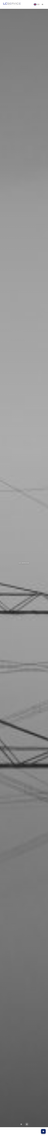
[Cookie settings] (43, 1131)
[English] (35, 4)
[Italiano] (38, 4)
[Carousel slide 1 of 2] (21, 1124)
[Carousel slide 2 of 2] (27, 1124)
